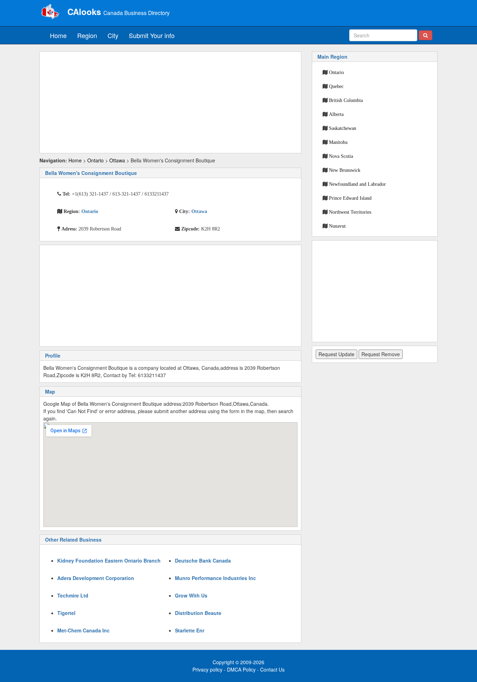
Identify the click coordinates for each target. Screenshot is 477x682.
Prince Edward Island (350, 198)
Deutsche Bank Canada (203, 560)
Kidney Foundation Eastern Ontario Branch (109, 560)
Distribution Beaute (198, 612)
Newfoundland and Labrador (357, 184)
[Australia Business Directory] (49, 12)
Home (58, 35)
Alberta (336, 114)
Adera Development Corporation (95, 577)
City (113, 35)
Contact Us (272, 669)
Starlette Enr (189, 630)
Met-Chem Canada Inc (83, 630)
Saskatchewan (342, 128)
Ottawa (117, 160)
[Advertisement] (170, 102)
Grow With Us (191, 595)
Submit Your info (152, 35)
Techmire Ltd (72, 595)
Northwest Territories (350, 212)
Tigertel (66, 612)
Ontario (95, 160)
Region (87, 35)
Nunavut (337, 225)
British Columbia (346, 100)
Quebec (336, 86)
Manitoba (338, 142)
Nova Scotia (341, 156)
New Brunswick (344, 170)
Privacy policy (207, 669)
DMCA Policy (241, 669)
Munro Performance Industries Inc (215, 577)
